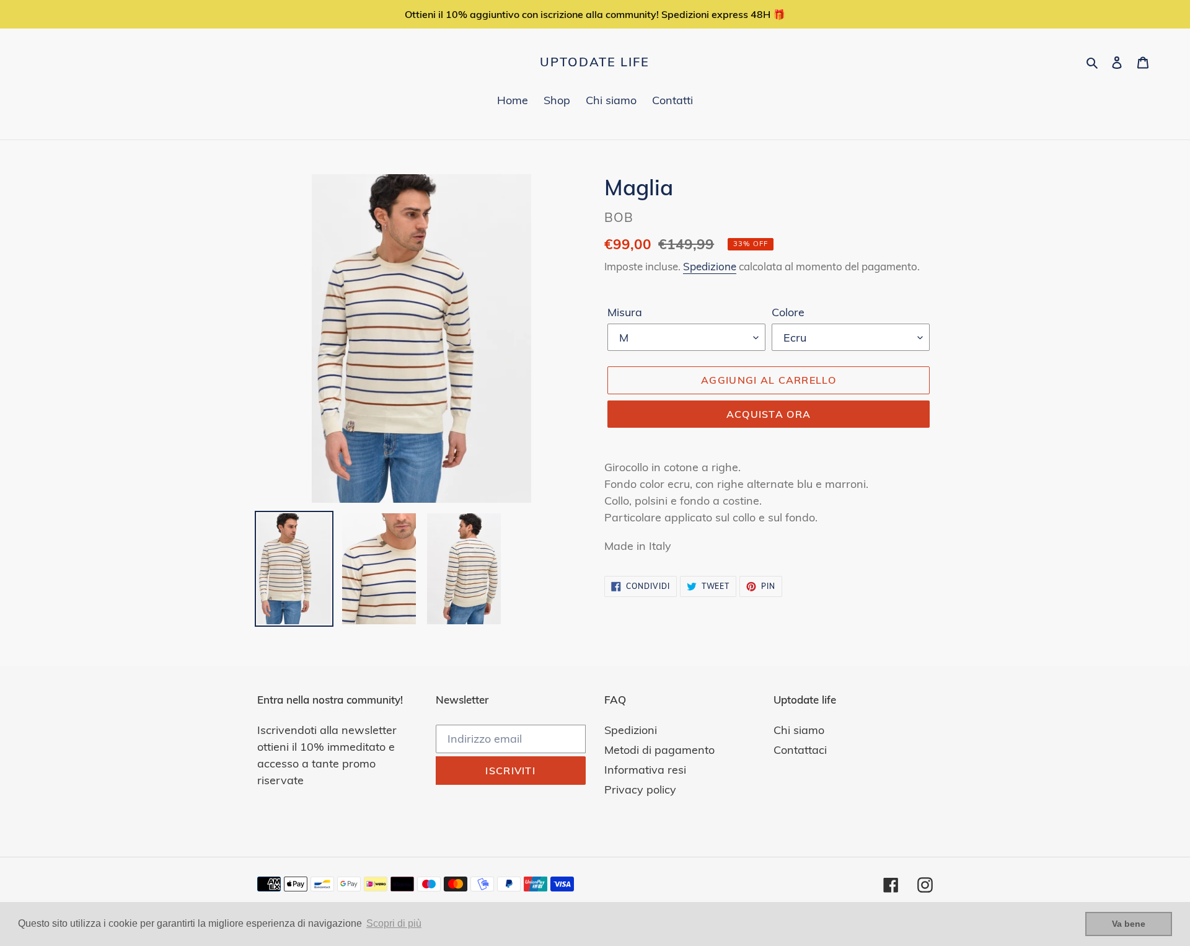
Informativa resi (645, 770)
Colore (788, 312)
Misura (624, 312)
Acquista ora (768, 414)
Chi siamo (799, 730)
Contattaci (800, 750)
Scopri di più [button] (393, 923)
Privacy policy (640, 789)
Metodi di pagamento (659, 750)
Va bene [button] (1128, 924)
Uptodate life (595, 62)
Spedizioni (630, 730)
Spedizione (709, 266)
